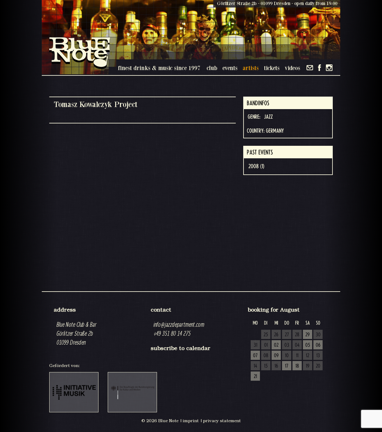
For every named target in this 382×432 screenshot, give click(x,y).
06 (318, 345)
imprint (191, 420)
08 (266, 355)
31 (255, 345)
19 (307, 366)
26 (276, 334)
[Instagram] (329, 67)
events (230, 67)
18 (297, 366)
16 (276, 366)
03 (286, 345)
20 (318, 366)
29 (307, 334)
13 (318, 355)
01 (266, 345)
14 (255, 366)
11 (297, 355)
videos (292, 67)
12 (307, 355)
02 (276, 345)
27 (287, 334)
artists (251, 67)
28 (297, 334)
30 (318, 334)
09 (276, 355)
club (212, 67)
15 (266, 366)
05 (307, 345)
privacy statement (222, 420)
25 (266, 334)
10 (287, 355)
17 (286, 366)
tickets (272, 67)
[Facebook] (319, 67)
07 (255, 355)
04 (297, 345)
